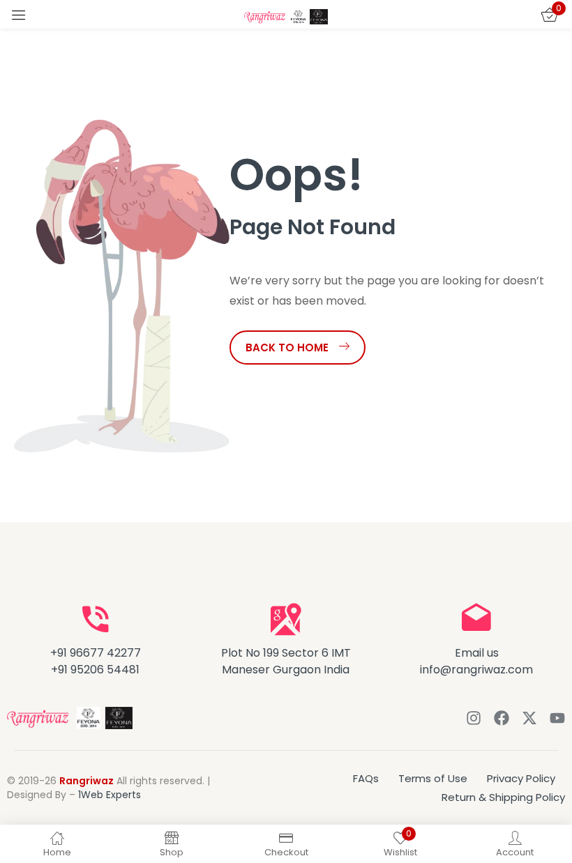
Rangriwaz (86, 781)
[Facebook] (501, 718)
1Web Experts (109, 795)
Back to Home (287, 347)
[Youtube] (557, 718)
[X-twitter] (529, 718)
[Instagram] (473, 718)
